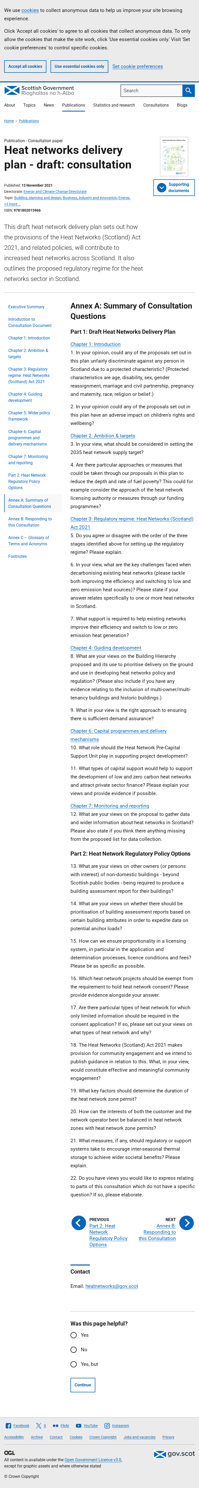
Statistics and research (114, 105)
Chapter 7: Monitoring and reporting (28, 459)
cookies (30, 10)
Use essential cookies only (79, 66)
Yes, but (89, 1364)
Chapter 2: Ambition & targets (28, 353)
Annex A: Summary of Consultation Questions (29, 503)
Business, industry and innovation (90, 198)
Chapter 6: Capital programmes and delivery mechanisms (27, 438)
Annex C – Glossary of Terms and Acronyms (28, 540)
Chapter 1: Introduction (29, 338)
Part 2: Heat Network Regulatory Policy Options (27, 481)
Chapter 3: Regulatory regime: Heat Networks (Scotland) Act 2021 (28, 375)
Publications (73, 105)
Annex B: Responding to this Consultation (30, 522)
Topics (29, 105)
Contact (56, 1437)
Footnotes (17, 556)
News (49, 105)
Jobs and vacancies (139, 1437)
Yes (85, 1335)
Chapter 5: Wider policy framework (29, 416)
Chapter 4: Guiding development (25, 397)
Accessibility (14, 1437)
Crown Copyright (103, 1437)
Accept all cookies (25, 66)
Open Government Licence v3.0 (93, 1459)
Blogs (182, 105)
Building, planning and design (37, 198)
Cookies (76, 1437)
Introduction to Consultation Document (30, 322)
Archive (37, 1437)
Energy (124, 198)
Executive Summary (26, 306)
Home (9, 121)
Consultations (156, 105)
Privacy (168, 1437)
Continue (83, 1384)
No (84, 1350)
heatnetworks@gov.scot (112, 1286)
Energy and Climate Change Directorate (55, 191)
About (9, 105)
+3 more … (12, 204)
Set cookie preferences (137, 66)
